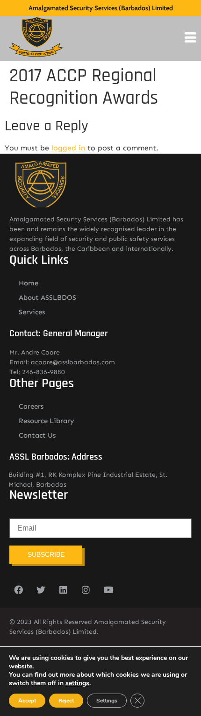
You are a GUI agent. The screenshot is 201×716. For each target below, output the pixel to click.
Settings (106, 700)
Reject (66, 700)
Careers (31, 406)
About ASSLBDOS (47, 297)
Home (28, 283)
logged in (68, 147)
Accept (27, 700)
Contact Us (37, 435)
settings (77, 683)
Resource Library (46, 421)
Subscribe (46, 554)
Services (32, 312)
